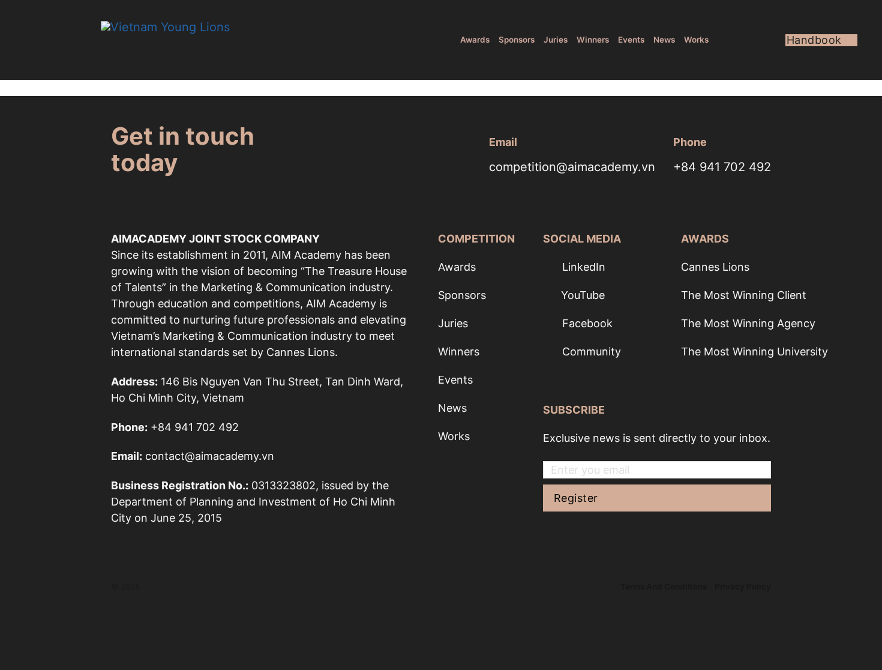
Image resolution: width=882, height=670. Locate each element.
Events (631, 39)
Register (576, 498)
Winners (593, 39)
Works (696, 39)
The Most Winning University (754, 351)
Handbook (814, 40)
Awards (475, 39)
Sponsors (517, 39)
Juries (556, 39)
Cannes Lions (715, 267)
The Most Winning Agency (748, 323)
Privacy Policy (743, 586)
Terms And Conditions (663, 586)
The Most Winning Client (743, 295)
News (664, 39)
